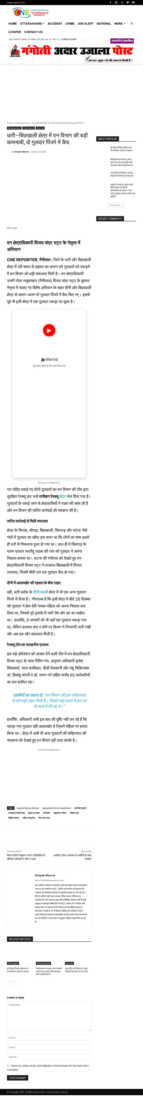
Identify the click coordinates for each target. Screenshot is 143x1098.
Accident (55, 23)
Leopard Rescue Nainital (28, 808)
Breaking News (22, 122)
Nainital (40, 128)
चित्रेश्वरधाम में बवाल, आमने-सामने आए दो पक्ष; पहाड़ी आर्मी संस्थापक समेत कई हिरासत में (49, 971)
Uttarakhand (31, 23)
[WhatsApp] (31, 160)
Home (13, 23)
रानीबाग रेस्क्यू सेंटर (28, 817)
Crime (69, 23)
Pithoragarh (13, 963)
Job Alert (86, 23)
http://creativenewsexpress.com (49, 880)
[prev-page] (9, 982)
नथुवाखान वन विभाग (59, 813)
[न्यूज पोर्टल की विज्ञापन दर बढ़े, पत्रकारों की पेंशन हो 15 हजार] (78, 955)
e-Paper (15, 32)
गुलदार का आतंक (34, 813)
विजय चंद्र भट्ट (44, 817)
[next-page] (15, 982)
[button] (132, 23)
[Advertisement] (71, 95)
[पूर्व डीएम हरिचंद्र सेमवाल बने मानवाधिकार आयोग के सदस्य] (20, 955)
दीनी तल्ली (40, 592)
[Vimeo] (127, 2)
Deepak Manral (21, 151)
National (104, 23)
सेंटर (62, 496)
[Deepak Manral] (9, 151)
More (118, 23)
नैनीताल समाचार (13, 817)
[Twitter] (122, 2)
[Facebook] (110, 2)
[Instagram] (116, 2)
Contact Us (33, 32)
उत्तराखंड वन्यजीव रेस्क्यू (16, 813)
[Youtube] (133, 2)
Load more (115, 205)
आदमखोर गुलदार (80, 808)
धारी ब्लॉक (46, 813)
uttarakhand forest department (56, 808)
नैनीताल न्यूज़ (74, 813)
